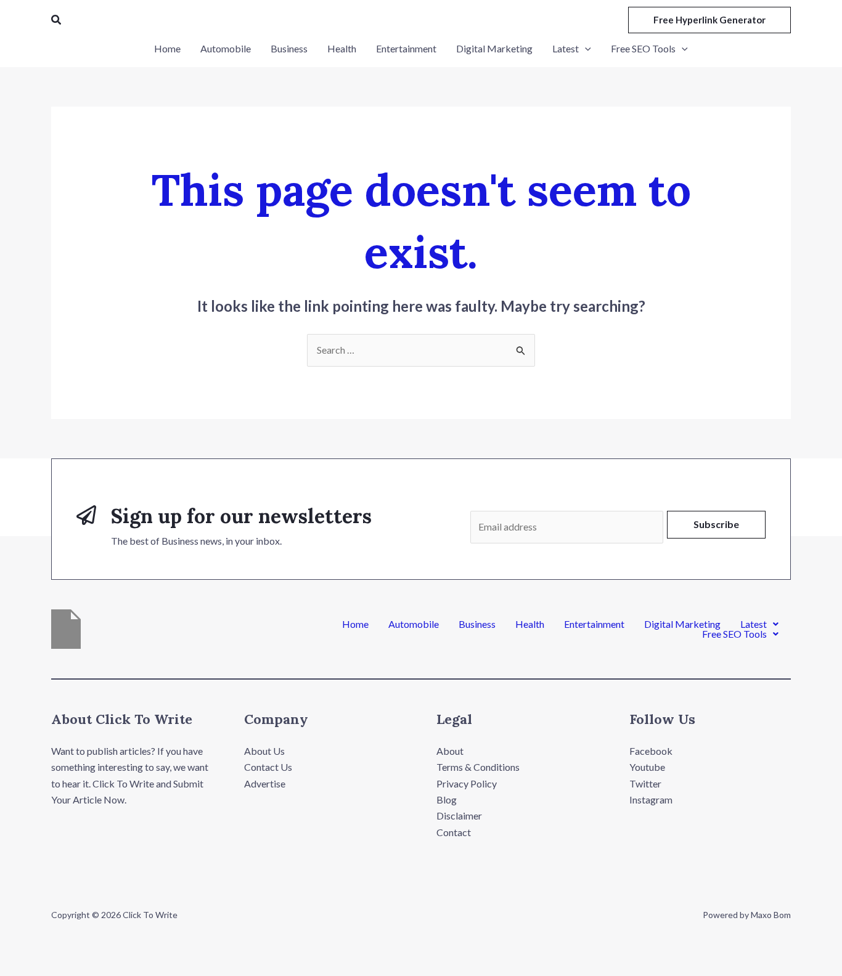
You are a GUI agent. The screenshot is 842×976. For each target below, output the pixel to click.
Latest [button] (753, 624)
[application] (585, 48)
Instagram (650, 799)
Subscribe (716, 524)
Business (477, 624)
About (450, 751)
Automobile (413, 624)
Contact (453, 832)
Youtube (647, 767)
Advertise (264, 783)
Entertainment (594, 624)
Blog (446, 799)
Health (529, 624)
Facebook (650, 751)
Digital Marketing (682, 624)
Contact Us (268, 767)
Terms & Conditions (478, 767)
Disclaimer (459, 815)
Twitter (645, 783)
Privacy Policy (466, 783)
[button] (56, 20)
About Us (264, 751)
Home (355, 624)
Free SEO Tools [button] (734, 634)
